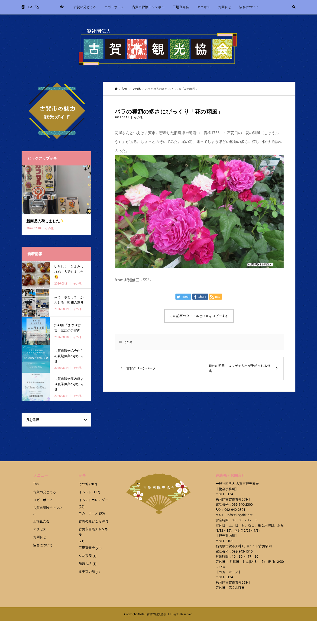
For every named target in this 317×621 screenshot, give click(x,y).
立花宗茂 (85, 555)
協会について (249, 7)
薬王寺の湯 (87, 571)
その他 (138, 117)
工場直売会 (181, 7)
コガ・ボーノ (114, 7)
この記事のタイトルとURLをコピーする (199, 316)
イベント (85, 492)
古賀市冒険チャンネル (148, 7)
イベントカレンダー (93, 500)
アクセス (203, 7)
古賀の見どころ (85, 7)
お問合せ (224, 7)
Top (61, 7)
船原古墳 (85, 563)
